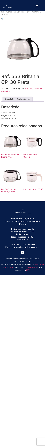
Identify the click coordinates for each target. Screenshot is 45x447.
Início (3, 12)
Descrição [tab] (9, 99)
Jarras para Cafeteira (15, 12)
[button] (37, 6)
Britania (28, 88)
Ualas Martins (33, 267)
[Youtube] (22, 252)
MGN (28, 270)
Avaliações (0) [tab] (23, 99)
